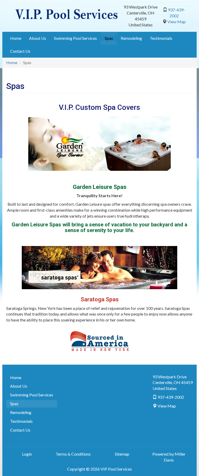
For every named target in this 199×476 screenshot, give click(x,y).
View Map (176, 21)
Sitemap (122, 453)
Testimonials (161, 38)
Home (15, 38)
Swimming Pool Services (75, 38)
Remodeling (131, 38)
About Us (37, 38)
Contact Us (20, 51)
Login (27, 453)
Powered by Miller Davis (169, 456)
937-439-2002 (171, 397)
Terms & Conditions (73, 453)
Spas (109, 38)
